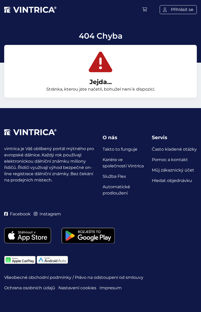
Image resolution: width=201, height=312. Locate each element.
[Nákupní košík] (144, 9)
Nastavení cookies (77, 287)
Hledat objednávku (172, 180)
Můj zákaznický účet (173, 170)
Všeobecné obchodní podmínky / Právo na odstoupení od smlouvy (73, 277)
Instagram (50, 213)
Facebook (20, 213)
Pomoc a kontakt (170, 159)
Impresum (110, 287)
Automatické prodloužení (116, 190)
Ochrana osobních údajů (29, 287)
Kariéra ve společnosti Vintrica (123, 162)
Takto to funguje (120, 149)
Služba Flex (114, 176)
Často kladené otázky (174, 149)
